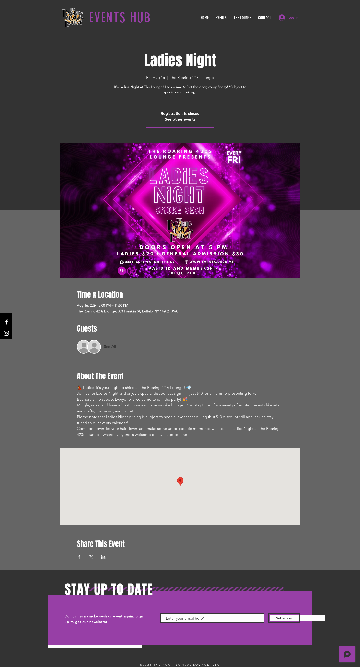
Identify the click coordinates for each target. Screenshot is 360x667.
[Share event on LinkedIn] (103, 557)
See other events (180, 119)
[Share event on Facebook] (79, 557)
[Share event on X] (91, 557)
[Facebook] (6, 322)
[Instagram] (6, 333)
